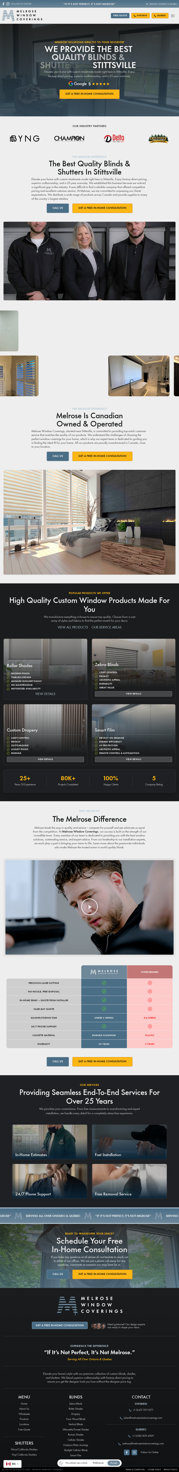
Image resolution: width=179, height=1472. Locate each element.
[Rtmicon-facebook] (3, 4)
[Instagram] (8, 4)
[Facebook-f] (127, 1452)
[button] (89, 907)
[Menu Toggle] (173, 15)
